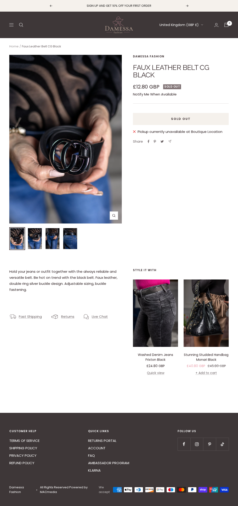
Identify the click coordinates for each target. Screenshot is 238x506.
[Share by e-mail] (169, 141)
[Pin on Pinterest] (155, 141)
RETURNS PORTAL (102, 440)
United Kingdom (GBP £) (179, 25)
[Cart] (226, 25)
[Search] (21, 25)
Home (14, 46)
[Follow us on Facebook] (184, 444)
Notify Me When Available (155, 94)
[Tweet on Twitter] (162, 141)
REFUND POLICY (21, 462)
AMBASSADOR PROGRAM (108, 462)
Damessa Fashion (148, 56)
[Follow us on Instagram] (196, 444)
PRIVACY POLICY (22, 455)
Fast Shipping (30, 316)
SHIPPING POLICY (23, 448)
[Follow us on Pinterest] (209, 444)
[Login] (216, 25)
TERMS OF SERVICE (24, 440)
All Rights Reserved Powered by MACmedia (64, 489)
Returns (67, 316)
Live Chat (100, 316)
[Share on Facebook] (148, 141)
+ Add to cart (206, 373)
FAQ (91, 455)
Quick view (155, 373)
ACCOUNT (97, 448)
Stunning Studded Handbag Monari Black (206, 357)
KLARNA (94, 470)
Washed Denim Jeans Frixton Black (155, 357)
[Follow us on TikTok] (222, 444)
